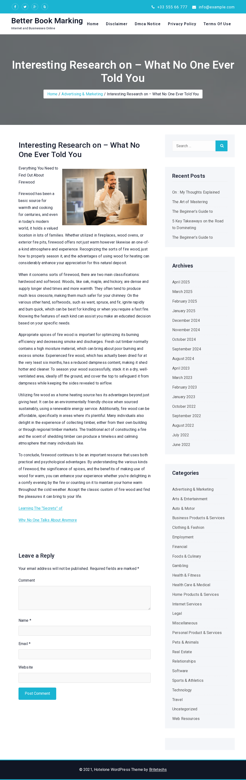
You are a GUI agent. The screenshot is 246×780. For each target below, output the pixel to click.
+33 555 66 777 (171, 7)
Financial (179, 546)
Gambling (180, 565)
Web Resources (186, 718)
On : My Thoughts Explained (196, 192)
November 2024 (186, 330)
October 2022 (184, 406)
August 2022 (183, 425)
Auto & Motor (183, 508)
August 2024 (183, 358)
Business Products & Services (198, 518)
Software (180, 671)
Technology (182, 690)
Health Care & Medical (191, 585)
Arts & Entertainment (189, 499)
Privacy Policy (182, 24)
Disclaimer (117, 24)
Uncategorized (184, 709)
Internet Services (187, 604)
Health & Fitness (186, 575)
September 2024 (186, 349)
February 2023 (184, 387)
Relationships (184, 661)
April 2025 (181, 282)
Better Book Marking (47, 20)
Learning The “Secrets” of (40, 508)
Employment (183, 537)
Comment (26, 580)
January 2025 (183, 311)
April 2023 (181, 368)
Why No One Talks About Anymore (47, 520)
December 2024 (186, 320)
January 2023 (183, 397)
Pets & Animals (185, 642)
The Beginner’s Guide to (192, 211)
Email (24, 643)
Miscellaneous (184, 623)
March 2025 (182, 291)
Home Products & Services (195, 594)
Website (25, 667)
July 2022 (180, 435)
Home (93, 24)
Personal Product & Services (197, 632)
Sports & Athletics (187, 680)
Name (24, 620)
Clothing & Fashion (188, 527)
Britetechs (158, 769)
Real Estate (182, 652)
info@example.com (216, 7)
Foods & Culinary (186, 556)
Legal (177, 613)
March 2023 (182, 377)
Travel (177, 699)
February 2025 (184, 301)
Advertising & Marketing (82, 94)
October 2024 (184, 339)
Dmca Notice (148, 24)
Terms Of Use (217, 24)
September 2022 (186, 416)
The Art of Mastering (190, 202)
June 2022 (181, 444)
